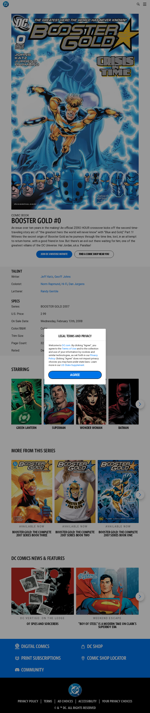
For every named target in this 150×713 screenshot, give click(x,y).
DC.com (66, 345)
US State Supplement (72, 365)
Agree (75, 375)
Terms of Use (69, 348)
